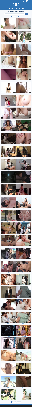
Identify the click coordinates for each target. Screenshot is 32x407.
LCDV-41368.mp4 (8, 93)
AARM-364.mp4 (24, 323)
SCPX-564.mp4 (23, 272)
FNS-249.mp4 (24, 221)
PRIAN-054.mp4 (24, 106)
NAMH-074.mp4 (8, 208)
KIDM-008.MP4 (8, 42)
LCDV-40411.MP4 (24, 42)
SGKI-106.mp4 (8, 221)
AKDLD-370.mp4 (8, 323)
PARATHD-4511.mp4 (8, 157)
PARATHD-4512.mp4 (24, 157)
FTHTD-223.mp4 (8, 170)
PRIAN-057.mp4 (8, 106)
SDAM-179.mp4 (24, 285)
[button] (31, 1)
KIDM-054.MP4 (8, 400)
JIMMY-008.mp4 (8, 272)
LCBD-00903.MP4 (8, 387)
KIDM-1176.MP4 (24, 55)
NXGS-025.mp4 (23, 208)
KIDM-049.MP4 (23, 387)
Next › (20, 16)
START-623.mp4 (24, 336)
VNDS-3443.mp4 (24, 170)
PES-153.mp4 (8, 336)
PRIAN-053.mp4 (24, 93)
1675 (18, 16)
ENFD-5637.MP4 (8, 55)
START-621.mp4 (8, 285)
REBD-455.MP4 (23, 400)
